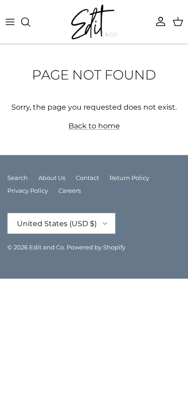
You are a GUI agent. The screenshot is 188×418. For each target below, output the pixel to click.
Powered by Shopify (96, 247)
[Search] (30, 22)
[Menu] (10, 22)
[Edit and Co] (94, 22)
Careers (69, 190)
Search (17, 177)
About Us (51, 177)
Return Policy (129, 177)
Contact (87, 177)
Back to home (94, 126)
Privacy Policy (27, 190)
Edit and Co (46, 247)
